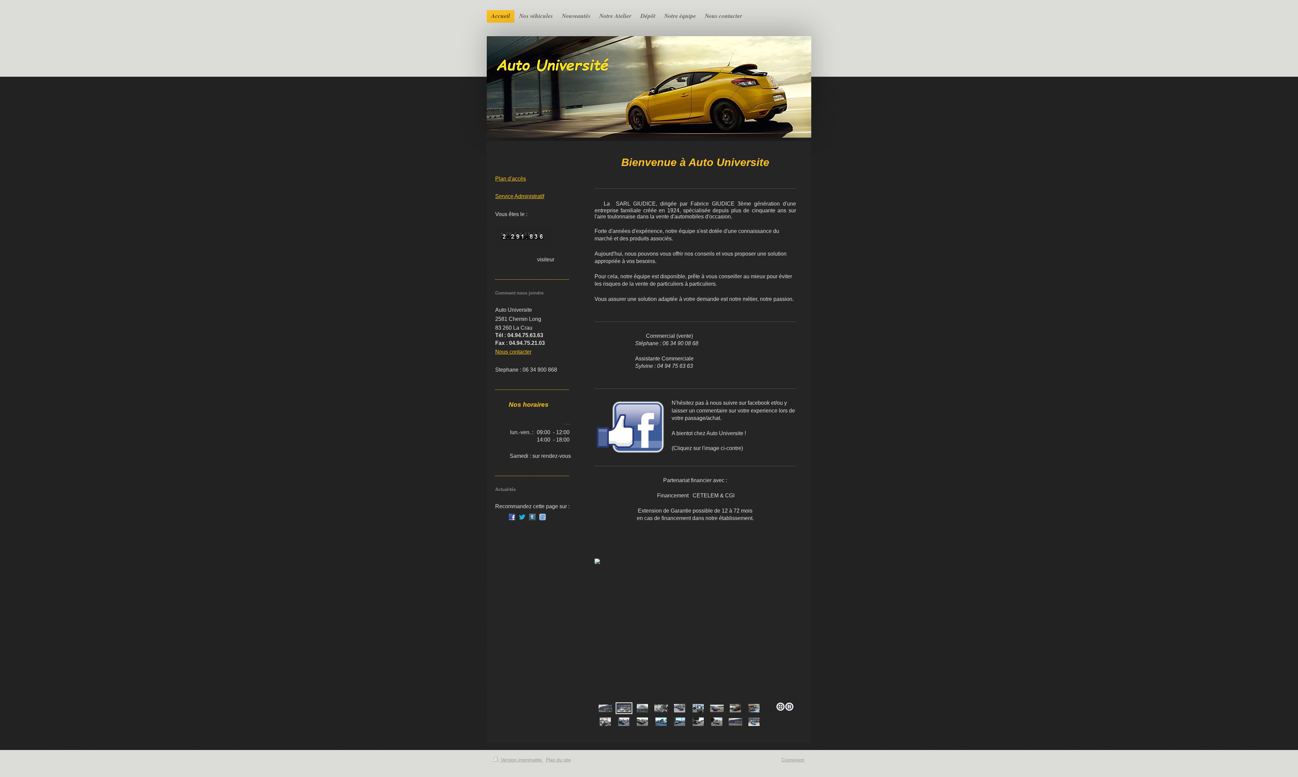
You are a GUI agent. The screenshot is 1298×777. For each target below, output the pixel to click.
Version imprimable (521, 759)
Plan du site (558, 759)
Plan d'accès (510, 179)
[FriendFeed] (542, 517)
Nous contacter (513, 352)
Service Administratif (519, 196)
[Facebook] (512, 517)
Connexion (793, 759)
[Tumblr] (532, 517)
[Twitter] (522, 517)
